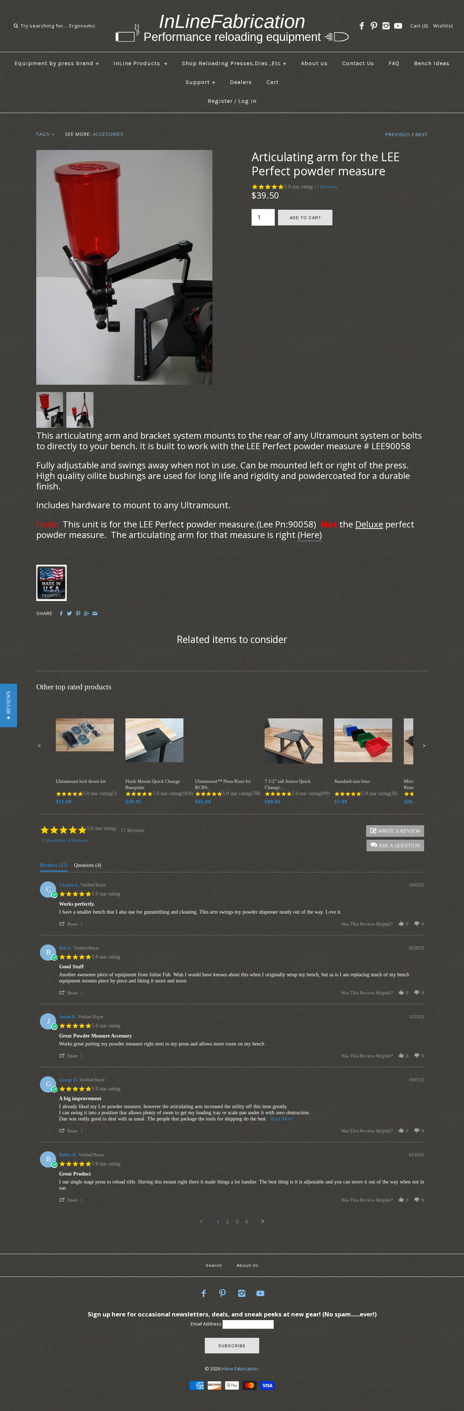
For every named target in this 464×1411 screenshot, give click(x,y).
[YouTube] (398, 26)
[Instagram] (386, 26)
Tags (45, 134)
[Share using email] (94, 613)
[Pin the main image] (78, 613)
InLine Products (140, 63)
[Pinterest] (373, 26)
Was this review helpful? (367, 924)
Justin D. (67, 1016)
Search (214, 1265)
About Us (248, 1265)
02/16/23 (416, 1154)
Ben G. (65, 948)
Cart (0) (419, 25)
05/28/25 (416, 948)
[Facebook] (361, 26)
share (72, 924)
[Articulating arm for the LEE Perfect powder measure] (124, 154)
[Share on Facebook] (61, 613)
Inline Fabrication (239, 1368)
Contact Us (358, 63)
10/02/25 (416, 885)
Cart (272, 82)
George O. (68, 1079)
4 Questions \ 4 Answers (65, 840)
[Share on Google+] (86, 613)
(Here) (310, 534)
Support (201, 82)
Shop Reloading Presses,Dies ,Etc (234, 63)
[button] (8, 705)
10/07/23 (416, 1079)
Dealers (241, 82)
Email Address (207, 1323)
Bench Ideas (432, 63)
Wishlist (443, 25)
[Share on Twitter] (69, 613)
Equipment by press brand (56, 63)
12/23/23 (416, 1016)
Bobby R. (68, 1154)
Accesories (108, 134)
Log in (247, 100)
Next (421, 134)
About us (314, 63)
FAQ (394, 63)
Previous (397, 134)
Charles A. (69, 885)
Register (220, 100)
